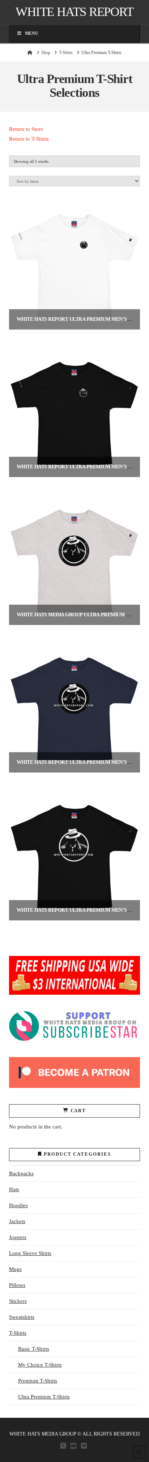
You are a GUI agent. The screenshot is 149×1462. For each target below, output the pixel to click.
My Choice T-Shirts (40, 1365)
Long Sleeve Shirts (30, 1253)
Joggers (17, 1237)
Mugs (15, 1269)
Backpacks (21, 1173)
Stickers (18, 1301)
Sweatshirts (21, 1317)
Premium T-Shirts (37, 1381)
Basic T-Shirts (33, 1349)
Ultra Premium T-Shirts (44, 1397)
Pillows (17, 1285)
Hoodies (18, 1205)
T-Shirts (17, 1333)
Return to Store (26, 129)
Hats (14, 1189)
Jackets (17, 1221)
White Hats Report (74, 11)
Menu (31, 33)
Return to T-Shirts (29, 139)
